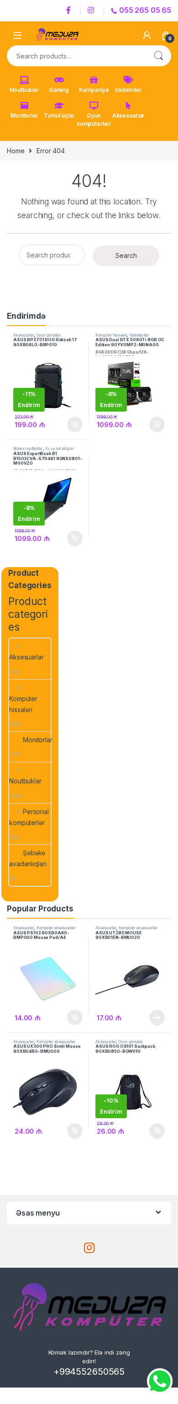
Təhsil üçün (58, 115)
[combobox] (76, 55)
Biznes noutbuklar (28, 448)
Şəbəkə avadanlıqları (27, 858)
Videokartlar (139, 335)
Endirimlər (128, 89)
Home (15, 151)
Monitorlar (24, 115)
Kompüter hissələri (110, 335)
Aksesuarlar (128, 115)
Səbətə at (72, 424)
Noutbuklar (24, 89)
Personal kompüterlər (29, 817)
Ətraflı (156, 1017)
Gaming (59, 89)
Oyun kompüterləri (93, 119)
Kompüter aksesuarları (56, 928)
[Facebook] (69, 10)
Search (158, 55)
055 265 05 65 (145, 10)
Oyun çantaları (48, 335)
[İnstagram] (92, 10)
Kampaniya (94, 89)
